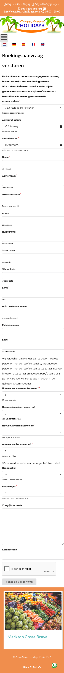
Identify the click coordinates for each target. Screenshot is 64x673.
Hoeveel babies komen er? (16, 444)
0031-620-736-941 (46, 4)
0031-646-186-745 (18, 4)
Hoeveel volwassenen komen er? (20, 388)
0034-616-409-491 (31, 8)
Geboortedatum (11, 194)
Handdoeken (9, 468)
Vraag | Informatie (12, 505)
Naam (5, 157)
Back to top (30, 667)
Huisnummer (9, 231)
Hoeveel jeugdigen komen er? (18, 407)
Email (5, 339)
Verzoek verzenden (19, 581)
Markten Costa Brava (27, 636)
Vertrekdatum (9, 138)
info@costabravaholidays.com (22, 11)
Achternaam (9, 176)
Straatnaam (8, 250)
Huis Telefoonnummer (14, 306)
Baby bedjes (8, 486)
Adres (5, 213)
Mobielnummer (10, 325)
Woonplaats (8, 269)
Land (5, 287)
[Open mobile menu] (4, 38)
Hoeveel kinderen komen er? (18, 425)
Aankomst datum (11, 120)
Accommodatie (10, 101)
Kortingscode (9, 549)
